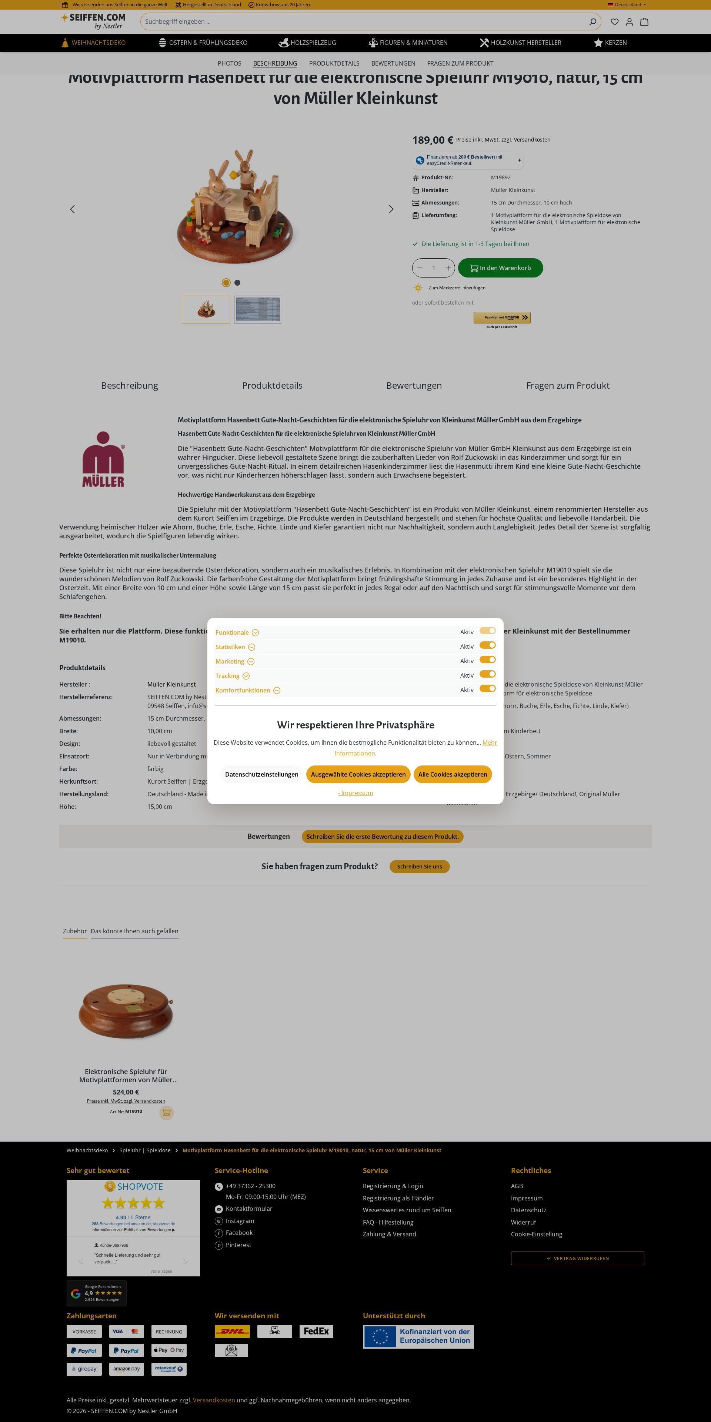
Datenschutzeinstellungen (261, 774)
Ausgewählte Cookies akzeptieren (358, 774)
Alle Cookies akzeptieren (452, 774)
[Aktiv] (488, 630)
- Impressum (355, 793)
